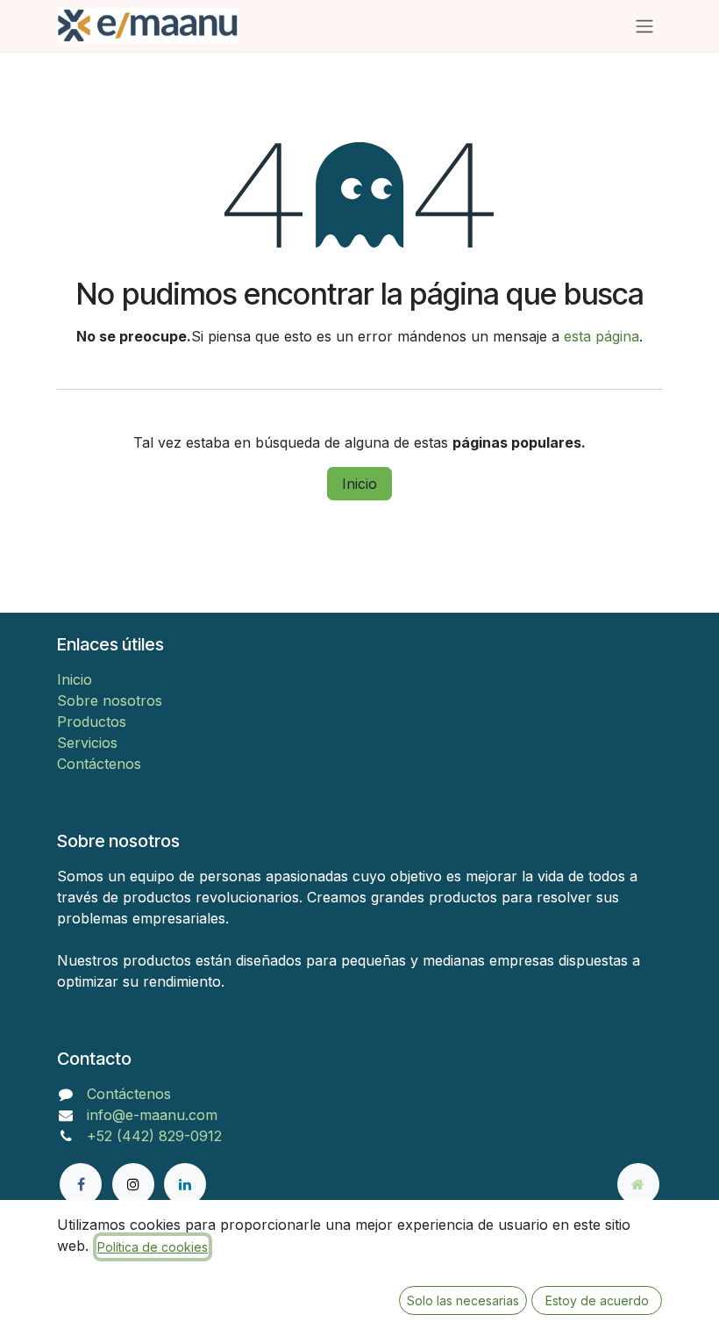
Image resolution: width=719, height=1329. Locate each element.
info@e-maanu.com (152, 1115)
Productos (91, 721)
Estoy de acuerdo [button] (597, 1300)
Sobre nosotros (109, 700)
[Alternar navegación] (644, 25)
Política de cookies (152, 1246)
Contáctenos (99, 763)
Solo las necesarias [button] (463, 1300)
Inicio (359, 483)
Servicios (87, 742)
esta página (601, 336)
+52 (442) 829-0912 (154, 1136)
